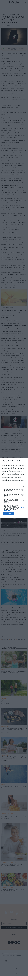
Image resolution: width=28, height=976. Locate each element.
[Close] (25, 461)
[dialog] (14, 488)
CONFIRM (8, 513)
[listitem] (14, 487)
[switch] (22, 490)
